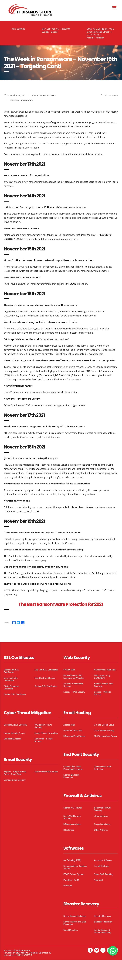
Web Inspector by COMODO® (102, 676)
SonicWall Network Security (72, 817)
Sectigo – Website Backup (102, 693)
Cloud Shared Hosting (104, 730)
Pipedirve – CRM (71, 880)
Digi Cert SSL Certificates (46, 670)
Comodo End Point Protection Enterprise (73, 767)
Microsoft (67, 885)
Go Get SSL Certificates (15, 694)
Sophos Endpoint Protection (71, 776)
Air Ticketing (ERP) (72, 860)
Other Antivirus (101, 830)
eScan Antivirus (101, 816)
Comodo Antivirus (102, 824)
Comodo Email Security (15, 780)
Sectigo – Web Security (74, 692)
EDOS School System (73, 874)
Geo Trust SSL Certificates (11, 679)
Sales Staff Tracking (103, 874)
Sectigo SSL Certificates (45, 686)
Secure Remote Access (15, 733)
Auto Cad (98, 880)
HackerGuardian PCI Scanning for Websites (73, 676)
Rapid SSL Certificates (44, 678)
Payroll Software (101, 866)
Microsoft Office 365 (72, 730)
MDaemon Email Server (74, 736)
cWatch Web (69, 670)
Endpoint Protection (103, 922)
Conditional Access (12, 739)
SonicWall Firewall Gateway (102, 809)
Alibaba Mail (69, 725)
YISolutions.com (22, 950)
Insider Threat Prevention (46, 733)
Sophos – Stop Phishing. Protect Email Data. (15, 773)
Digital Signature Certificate (11, 687)
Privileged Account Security (43, 726)
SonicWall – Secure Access (43, 740)
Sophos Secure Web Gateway (103, 684)
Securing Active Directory (15, 725)
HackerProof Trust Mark (105, 670)
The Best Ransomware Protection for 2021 (61, 604)
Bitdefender (68, 830)
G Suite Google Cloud (104, 725)
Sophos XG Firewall (72, 808)
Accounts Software (103, 860)
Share (6, 622)
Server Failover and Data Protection (74, 923)
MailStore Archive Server (105, 736)
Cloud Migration (70, 930)
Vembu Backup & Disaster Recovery (102, 931)
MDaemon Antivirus (72, 824)
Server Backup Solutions (74, 916)
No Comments (111, 95)
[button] (113, 951)
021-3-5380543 (18, 28)
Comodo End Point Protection (102, 767)
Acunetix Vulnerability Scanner (73, 684)
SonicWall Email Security (46, 772)
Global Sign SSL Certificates (11, 671)
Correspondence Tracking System (75, 867)
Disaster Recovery (102, 916)
